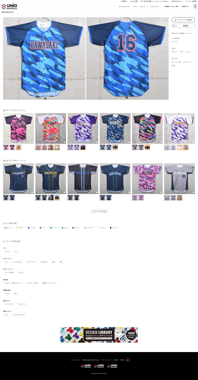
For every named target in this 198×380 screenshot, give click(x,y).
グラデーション (31, 262)
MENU (195, 7)
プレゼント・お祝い (32, 283)
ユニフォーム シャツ (124, 6)
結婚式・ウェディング (49, 283)
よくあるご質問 (134, 1)
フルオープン (187, 62)
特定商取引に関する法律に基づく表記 (90, 360)
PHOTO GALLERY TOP (8, 12)
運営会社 (116, 360)
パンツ (135, 6)
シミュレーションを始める (184, 19)
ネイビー (174, 51)
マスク (6, 314)
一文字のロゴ (44, 262)
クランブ (174, 41)
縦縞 (53, 262)
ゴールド (7, 251)
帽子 (15, 293)
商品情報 (185, 25)
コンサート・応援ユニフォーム (13, 283)
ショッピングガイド (75, 360)
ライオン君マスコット (19, 314)
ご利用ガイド (185, 6)
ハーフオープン (9, 304)
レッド (189, 51)
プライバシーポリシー (106, 360)
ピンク (16, 251)
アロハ (6, 262)
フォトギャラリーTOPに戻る (99, 211)
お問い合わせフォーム (177, 1)
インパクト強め (176, 62)
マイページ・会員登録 (191, 1)
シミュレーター (154, 6)
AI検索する (124, 1)
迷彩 (173, 65)
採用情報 (122, 360)
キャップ (142, 6)
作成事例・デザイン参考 (171, 6)
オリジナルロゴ (17, 262)
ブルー (182, 51)
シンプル (20, 272)
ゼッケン (7, 293)
